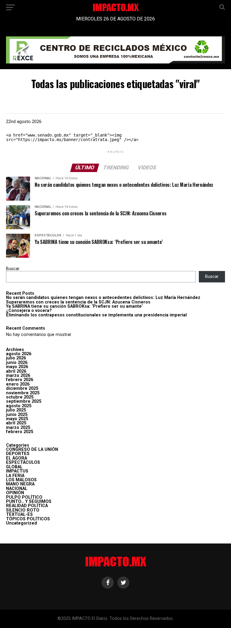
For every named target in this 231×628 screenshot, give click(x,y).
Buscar (13, 268)
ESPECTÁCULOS (23, 462)
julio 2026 (16, 358)
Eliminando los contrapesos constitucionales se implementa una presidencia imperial (96, 315)
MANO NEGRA (20, 484)
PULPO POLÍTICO (24, 497)
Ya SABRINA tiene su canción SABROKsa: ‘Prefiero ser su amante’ (74, 306)
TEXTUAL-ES (19, 514)
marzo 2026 (18, 375)
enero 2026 (17, 384)
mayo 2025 (17, 418)
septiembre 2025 (23, 401)
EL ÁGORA (16, 458)
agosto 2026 (18, 353)
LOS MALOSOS (21, 479)
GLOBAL (14, 466)
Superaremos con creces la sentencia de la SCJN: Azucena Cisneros (78, 302)
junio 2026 (16, 362)
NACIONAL (16, 488)
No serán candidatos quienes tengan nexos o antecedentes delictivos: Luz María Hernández (103, 297)
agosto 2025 (18, 405)
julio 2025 (16, 410)
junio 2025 (16, 414)
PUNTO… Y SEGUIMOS (28, 501)
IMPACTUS (17, 471)
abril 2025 (16, 423)
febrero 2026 (19, 379)
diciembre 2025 (22, 388)
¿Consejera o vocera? (29, 310)
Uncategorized (21, 523)
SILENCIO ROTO (22, 510)
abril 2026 (16, 371)
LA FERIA (15, 475)
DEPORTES (17, 453)
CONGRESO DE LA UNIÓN (32, 449)
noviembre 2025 (22, 393)
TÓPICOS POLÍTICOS (28, 519)
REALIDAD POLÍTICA (27, 505)
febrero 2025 (19, 431)
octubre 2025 (19, 397)
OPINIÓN (15, 492)
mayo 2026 (17, 366)
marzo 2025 (18, 427)
